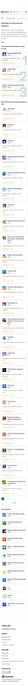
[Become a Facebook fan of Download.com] (3, 672)
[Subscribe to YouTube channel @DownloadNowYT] (9, 672)
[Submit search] (11, 12)
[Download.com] (5, 12)
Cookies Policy (5, 658)
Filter (2, 42)
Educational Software (11, 18)
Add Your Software (6, 639)
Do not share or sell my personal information (12, 661)
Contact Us (4, 642)
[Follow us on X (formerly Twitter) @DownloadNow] (6, 672)
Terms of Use (5, 656)
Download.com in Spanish (8, 645)
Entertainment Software (22, 18)
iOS (2, 18)
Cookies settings (6, 664)
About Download (6, 637)
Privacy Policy (5, 653)
